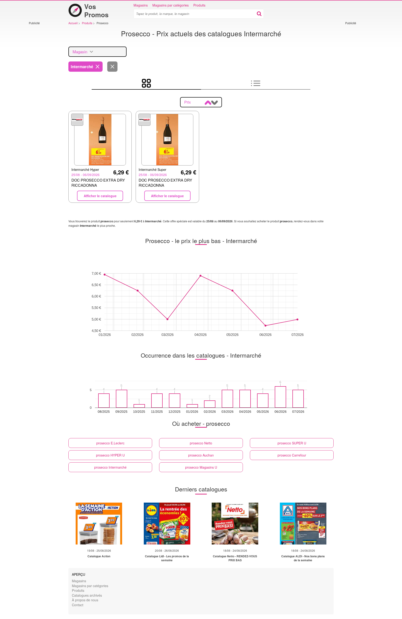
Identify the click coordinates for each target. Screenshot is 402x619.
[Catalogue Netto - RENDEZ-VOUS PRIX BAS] (235, 524)
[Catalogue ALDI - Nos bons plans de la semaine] (303, 524)
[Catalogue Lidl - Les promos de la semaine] (167, 524)
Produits (199, 5)
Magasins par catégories (170, 5)
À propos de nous (85, 599)
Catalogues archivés (87, 595)
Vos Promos (96, 10)
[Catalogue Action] (99, 524)
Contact (77, 604)
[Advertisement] (43, 95)
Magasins (141, 5)
